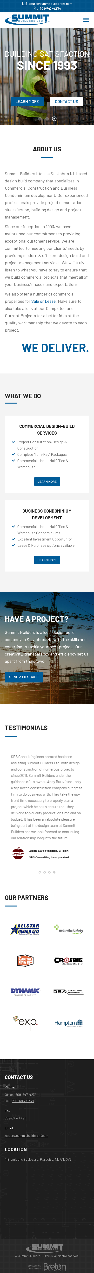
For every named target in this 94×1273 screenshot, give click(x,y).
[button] (40, 872)
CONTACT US (66, 101)
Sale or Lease (43, 301)
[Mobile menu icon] (86, 20)
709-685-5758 (23, 1101)
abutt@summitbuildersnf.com (50, 3)
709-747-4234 (50, 8)
